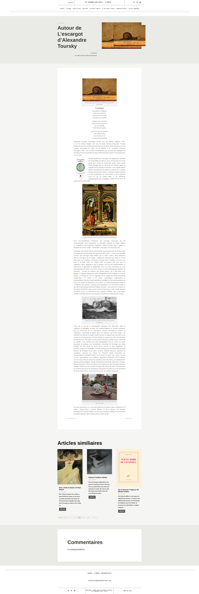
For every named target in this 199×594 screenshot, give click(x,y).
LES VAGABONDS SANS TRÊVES (94, 2)
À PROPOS (108, 2)
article (121, 245)
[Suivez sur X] (137, 2)
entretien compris (95, 8)
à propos (68, 8)
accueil (62, 8)
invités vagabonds (133, 8)
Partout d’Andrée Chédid (98, 477)
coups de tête (77, 8)
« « (68, 517)
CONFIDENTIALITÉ (106, 573)
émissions (113, 269)
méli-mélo (85, 8)
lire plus (62, 509)
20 (88, 517)
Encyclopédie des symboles (99, 179)
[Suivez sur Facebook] (134, 2)
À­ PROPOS (97, 573)
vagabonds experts (121, 8)
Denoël (76, 273)
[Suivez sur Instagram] (140, 2)
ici (112, 258)
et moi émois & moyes (108, 8)
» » (96, 517)
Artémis (87, 362)
